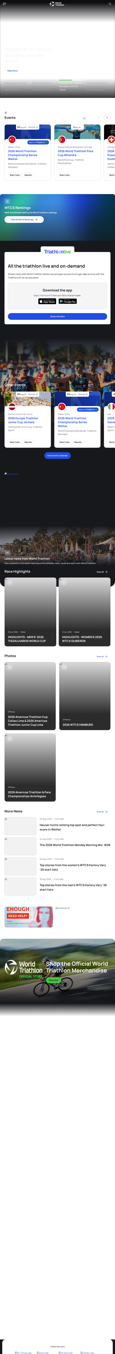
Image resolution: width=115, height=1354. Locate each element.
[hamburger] (4, 4)
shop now (53, 980)
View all (100, 572)
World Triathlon (57, 4)
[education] (35, 493)
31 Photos (66, 720)
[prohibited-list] (83, 917)
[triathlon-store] (23, 969)
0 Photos (11, 712)
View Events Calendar (57, 455)
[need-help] (28, 917)
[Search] (110, 4)
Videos (23, 632)
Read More (12, 70)
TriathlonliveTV (45, 295)
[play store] (68, 301)
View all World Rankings (22, 219)
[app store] (47, 301)
